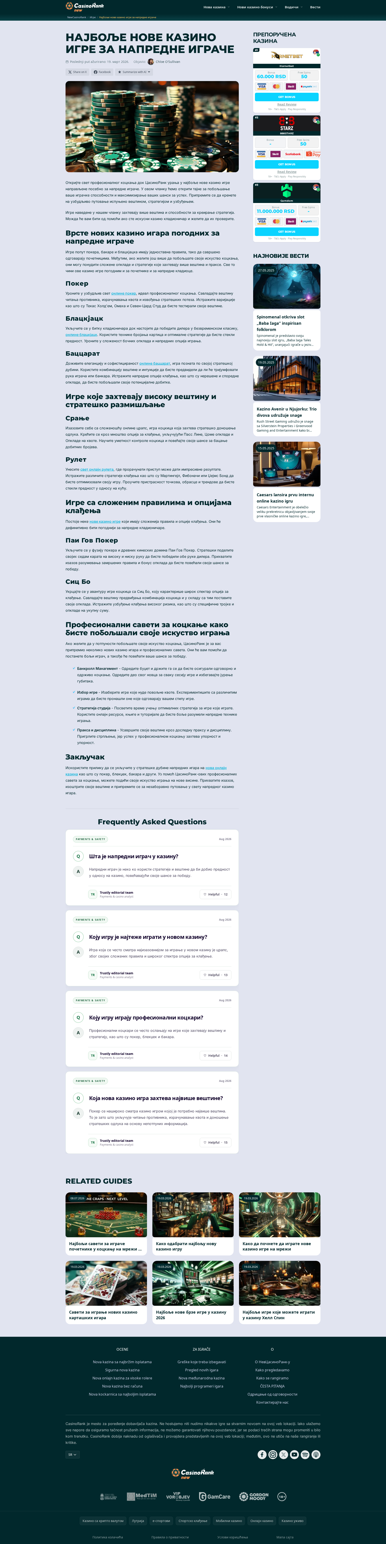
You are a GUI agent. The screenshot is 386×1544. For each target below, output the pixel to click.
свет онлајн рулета (97, 469)
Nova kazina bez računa (122, 1386)
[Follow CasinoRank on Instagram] (272, 1454)
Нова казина (215, 7)
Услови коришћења (232, 1537)
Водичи (291, 7)
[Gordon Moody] (253, 1496)
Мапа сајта (285, 1537)
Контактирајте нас (272, 1402)
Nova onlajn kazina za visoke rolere (122, 1378)
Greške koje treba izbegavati (202, 1361)
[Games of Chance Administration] (109, 1496)
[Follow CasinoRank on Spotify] (305, 1454)
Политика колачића (107, 1537)
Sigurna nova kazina (122, 1370)
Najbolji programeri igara (201, 1386)
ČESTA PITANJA (272, 1386)
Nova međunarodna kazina (202, 1378)
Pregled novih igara (201, 1370)
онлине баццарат (154, 363)
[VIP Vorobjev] (178, 1496)
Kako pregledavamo (272, 1370)
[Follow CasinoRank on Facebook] (262, 1454)
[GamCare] (214, 1496)
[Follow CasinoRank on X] (283, 1454)
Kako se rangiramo (272, 1378)
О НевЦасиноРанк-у (272, 1361)
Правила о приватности (170, 1537)
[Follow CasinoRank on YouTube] (294, 1454)
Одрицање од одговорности (272, 1394)
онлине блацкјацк (81, 334)
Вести (315, 7)
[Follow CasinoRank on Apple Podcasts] (315, 1454)
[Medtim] (142, 1496)
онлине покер (123, 293)
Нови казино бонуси (255, 7)
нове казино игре (105, 521)
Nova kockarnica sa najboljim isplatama (122, 1394)
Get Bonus (287, 96)
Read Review (286, 104)
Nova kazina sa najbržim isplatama (122, 1361)
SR (70, 1454)
